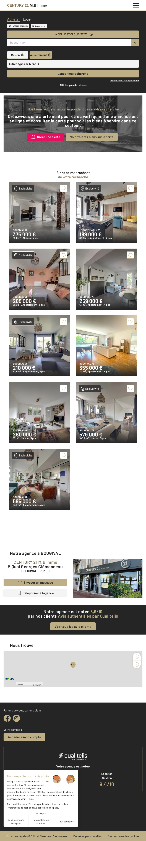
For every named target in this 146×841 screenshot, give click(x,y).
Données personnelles (87, 836)
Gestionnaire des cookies (123, 836)
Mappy (38, 684)
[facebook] (7, 718)
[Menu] (136, 4)
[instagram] (16, 718)
